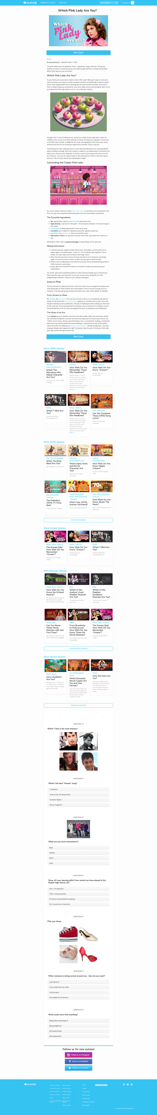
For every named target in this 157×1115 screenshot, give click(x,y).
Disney (48, 674)
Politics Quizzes (54, 1091)
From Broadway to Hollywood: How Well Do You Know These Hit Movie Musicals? (78, 630)
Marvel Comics (66, 1105)
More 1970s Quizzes (54, 441)
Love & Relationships (76, 494)
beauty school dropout (79, 326)
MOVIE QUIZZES (66, 1085)
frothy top (66, 233)
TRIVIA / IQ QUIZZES (55, 1094)
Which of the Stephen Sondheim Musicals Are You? (101, 593)
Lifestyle (78, 408)
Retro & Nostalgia (57, 458)
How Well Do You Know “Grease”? (101, 368)
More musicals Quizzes (78, 649)
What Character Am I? (53, 367)
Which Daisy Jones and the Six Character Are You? (79, 467)
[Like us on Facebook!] (123, 1084)
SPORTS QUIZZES (67, 1091)
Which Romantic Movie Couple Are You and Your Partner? (78, 682)
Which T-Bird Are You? (54, 412)
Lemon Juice (55, 228)
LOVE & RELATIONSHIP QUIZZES (55, 1101)
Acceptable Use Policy (88, 1102)
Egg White (54, 233)
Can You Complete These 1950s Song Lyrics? (102, 416)
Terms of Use (86, 1095)
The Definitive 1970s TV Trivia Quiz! (53, 503)
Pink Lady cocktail (78, 211)
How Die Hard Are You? (102, 677)
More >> (72, 389)
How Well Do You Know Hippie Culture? (101, 466)
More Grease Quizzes (55, 528)
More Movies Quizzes (55, 656)
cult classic (62, 299)
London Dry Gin (73, 221)
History (72, 408)
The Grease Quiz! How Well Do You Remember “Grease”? (55, 551)
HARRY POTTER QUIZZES (66, 1101)
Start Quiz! (78, 52)
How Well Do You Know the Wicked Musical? (55, 592)
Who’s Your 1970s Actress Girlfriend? (79, 503)
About (83, 1085)
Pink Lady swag (70, 301)
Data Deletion (86, 1105)
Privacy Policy (86, 1092)
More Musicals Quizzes (55, 570)
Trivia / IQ (73, 364)
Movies (49, 59)
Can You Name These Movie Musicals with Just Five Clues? (55, 629)
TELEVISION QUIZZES (55, 1088)
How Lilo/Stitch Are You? (54, 678)
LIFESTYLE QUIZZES (55, 1085)
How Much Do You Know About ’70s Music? (102, 502)
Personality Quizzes (48, 3)
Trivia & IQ (62, 3)
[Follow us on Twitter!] (131, 1084)
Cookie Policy (86, 1098)
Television (49, 364)
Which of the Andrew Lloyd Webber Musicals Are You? (78, 593)
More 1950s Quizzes (54, 348)
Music (94, 410)
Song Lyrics (101, 410)
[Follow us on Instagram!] (127, 1084)
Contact (84, 1088)
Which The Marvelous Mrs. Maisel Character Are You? (54, 374)
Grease (52, 299)
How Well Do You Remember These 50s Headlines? (78, 370)
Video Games (66, 1097)
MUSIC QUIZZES (66, 1088)
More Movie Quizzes (78, 705)
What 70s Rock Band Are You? (53, 462)
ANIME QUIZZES (66, 1094)
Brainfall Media (129, 1108)
